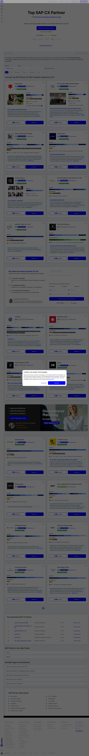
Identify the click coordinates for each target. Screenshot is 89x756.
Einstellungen (44, 383)
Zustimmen (56, 383)
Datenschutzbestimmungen (53, 377)
